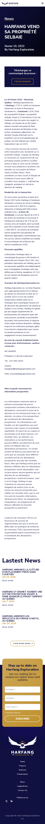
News (22, 782)
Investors (22, 770)
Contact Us (22, 790)
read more (7, 581)
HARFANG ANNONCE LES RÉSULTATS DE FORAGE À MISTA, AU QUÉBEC (20, 618)
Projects (22, 766)
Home (22, 761)
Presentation (22, 774)
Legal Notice (22, 786)
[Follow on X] (6, 801)
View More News (22, 643)
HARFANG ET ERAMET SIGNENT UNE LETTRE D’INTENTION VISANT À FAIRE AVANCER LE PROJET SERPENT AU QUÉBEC (22, 595)
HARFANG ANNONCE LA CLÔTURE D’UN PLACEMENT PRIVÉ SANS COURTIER (20, 572)
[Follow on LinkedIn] (12, 801)
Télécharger (22, 81)
